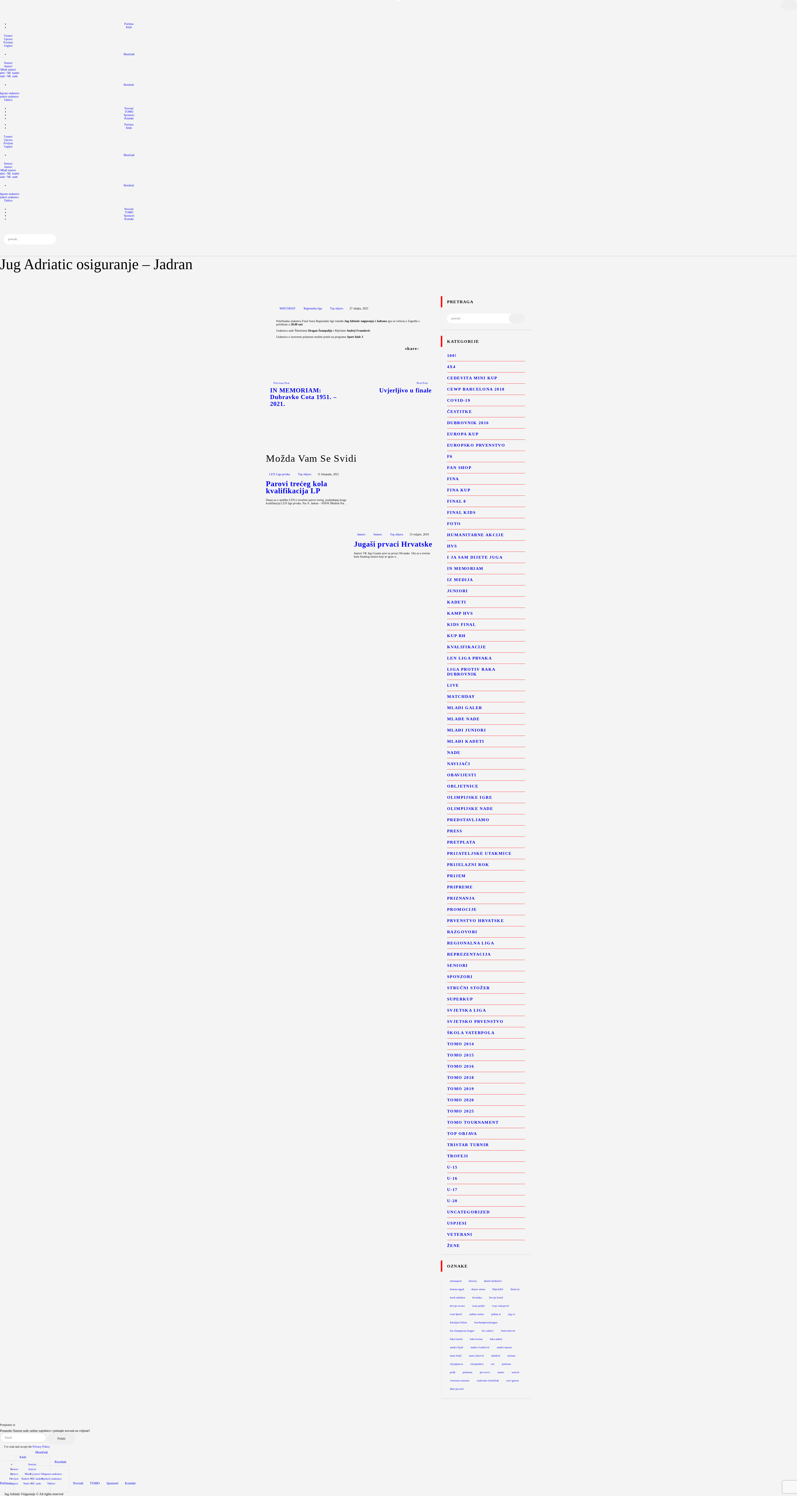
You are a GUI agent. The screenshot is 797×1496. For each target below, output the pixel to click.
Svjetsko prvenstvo (475, 1021)
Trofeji (457, 1156)
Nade (454, 752)
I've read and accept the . (27, 1446)
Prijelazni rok (468, 864)
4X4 (451, 366)
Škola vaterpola (471, 1032)
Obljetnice (462, 786)
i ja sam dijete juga (475, 557)
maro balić (456, 1355)
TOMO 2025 (460, 1111)
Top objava (336, 308)
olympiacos (456, 1363)
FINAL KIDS (461, 512)
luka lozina (476, 1339)
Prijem (456, 875)
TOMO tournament (473, 1122)
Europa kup (463, 434)
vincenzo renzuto (459, 1380)
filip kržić (497, 1289)
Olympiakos (477, 1363)
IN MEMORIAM (465, 568)
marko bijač (456, 1347)
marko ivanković (480, 1347)
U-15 (452, 1167)
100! (452, 355)
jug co (511, 1314)
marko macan (504, 1347)
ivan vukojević (500, 1305)
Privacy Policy (41, 1446)
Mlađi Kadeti (465, 741)
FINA (453, 478)
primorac (468, 1372)
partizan (506, 1363)
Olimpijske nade (470, 808)
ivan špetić (456, 1314)
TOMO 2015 (460, 1055)
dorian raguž (457, 1289)
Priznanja (461, 898)
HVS (452, 546)
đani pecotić (457, 1388)
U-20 (452, 1200)
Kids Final (461, 624)
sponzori (460, 976)
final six (515, 1289)
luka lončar (456, 1339)
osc (493, 1363)
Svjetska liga (466, 1010)
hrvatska (477, 1297)
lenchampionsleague (486, 1322)
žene (453, 1245)
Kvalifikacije (466, 647)
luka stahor (496, 1339)
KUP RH (456, 635)
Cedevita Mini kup (472, 378)
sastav (501, 1372)
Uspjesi (457, 1223)
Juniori (361, 534)
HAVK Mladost (457, 1297)
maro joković (476, 1355)
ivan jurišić (478, 1305)
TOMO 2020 (460, 1100)
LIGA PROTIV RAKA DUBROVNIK (471, 671)
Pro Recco (485, 1372)
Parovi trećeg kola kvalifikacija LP (296, 487)
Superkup (460, 999)
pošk (452, 1372)
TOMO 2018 (460, 1077)
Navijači (458, 763)
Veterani (459, 1234)
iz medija (460, 579)
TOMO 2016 (460, 1066)
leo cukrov (488, 1330)
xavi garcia (512, 1380)
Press (454, 831)
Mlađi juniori (466, 730)
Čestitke (459, 411)
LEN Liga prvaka (279, 474)
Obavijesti (461, 775)
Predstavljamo (468, 819)
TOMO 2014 (460, 1044)
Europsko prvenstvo (476, 445)
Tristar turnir (468, 1144)
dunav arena (478, 1289)
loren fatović (508, 1330)
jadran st (496, 1314)
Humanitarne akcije (475, 534)
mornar (511, 1355)
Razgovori (462, 931)
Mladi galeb (464, 707)
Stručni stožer (468, 988)
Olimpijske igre (469, 797)
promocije (462, 909)
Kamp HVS (460, 613)
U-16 (452, 1178)
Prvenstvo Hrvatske (475, 920)
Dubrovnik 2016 (468, 422)
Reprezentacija (469, 954)
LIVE (453, 685)
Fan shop (459, 467)
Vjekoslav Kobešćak (488, 1380)
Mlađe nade (463, 719)
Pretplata (461, 842)
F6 (450, 456)
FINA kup (459, 490)
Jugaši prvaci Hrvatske (393, 544)
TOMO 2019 (460, 1088)
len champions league (462, 1330)
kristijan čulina (458, 1322)
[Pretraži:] (486, 318)
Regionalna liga (313, 308)
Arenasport (456, 1280)
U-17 (452, 1189)
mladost (495, 1355)
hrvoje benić (496, 1297)
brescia (473, 1280)
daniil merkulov (493, 1280)
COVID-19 (458, 400)
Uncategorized (468, 1212)
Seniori (377, 534)
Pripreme (460, 887)
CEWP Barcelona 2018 (476, 389)
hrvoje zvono (457, 1305)
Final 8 (456, 501)
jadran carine (476, 1314)
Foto (454, 523)
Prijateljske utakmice (479, 853)
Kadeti (456, 602)
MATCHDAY (288, 308)
